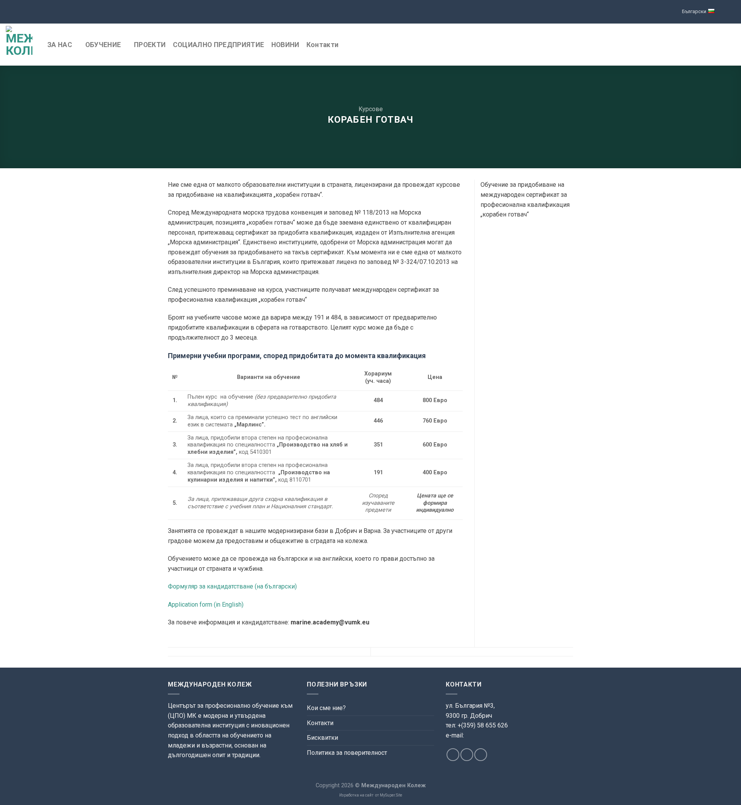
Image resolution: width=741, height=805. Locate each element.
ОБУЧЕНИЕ (103, 45)
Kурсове (371, 109)
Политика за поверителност (347, 752)
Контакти (322, 45)
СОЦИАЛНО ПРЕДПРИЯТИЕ (218, 45)
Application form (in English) (206, 604)
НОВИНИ (285, 45)
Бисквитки (322, 737)
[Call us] (480, 754)
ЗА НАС (59, 45)
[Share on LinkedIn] (485, 237)
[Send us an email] (466, 754)
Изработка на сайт (356, 795)
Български (694, 11)
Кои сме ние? (326, 708)
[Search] (731, 44)
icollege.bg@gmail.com (475, 744)
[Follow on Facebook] (453, 754)
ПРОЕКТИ (150, 45)
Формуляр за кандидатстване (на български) (232, 586)
